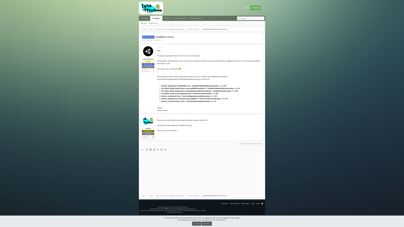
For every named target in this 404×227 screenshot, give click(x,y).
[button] (161, 18)
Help (252, 203)
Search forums (153, 23)
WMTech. (182, 209)
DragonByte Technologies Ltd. (192, 210)
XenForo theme (171, 212)
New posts (144, 23)
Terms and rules (234, 203)
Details (203, 210)
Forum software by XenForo (173, 207)
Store (168, 18)
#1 (261, 47)
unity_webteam (148, 40)
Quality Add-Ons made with (158, 209)
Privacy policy (245, 203)
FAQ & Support (197, 18)
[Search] (262, 8)
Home (146, 18)
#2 (261, 117)
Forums (157, 18)
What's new (181, 18)
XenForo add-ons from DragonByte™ (167, 210)
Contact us (225, 203)
